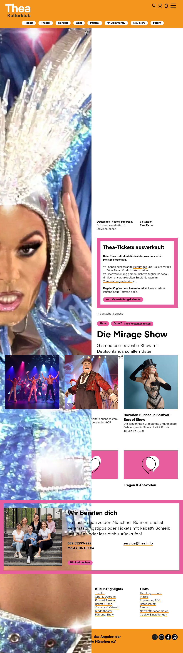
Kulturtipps (140, 266)
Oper (79, 22)
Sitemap (145, 607)
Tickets (28, 22)
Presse (144, 596)
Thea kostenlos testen (137, 323)
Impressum (147, 600)
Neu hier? (139, 22)
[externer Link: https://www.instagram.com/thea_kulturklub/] (161, 636)
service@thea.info (138, 543)
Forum (157, 22)
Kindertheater (103, 611)
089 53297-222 (80, 543)
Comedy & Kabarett (107, 607)
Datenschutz (148, 604)
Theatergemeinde (151, 593)
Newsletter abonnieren (154, 611)
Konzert (63, 22)
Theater (45, 22)
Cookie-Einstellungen (153, 614)
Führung (100, 614)
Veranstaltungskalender (117, 281)
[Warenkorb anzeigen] (166, 10)
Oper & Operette (105, 596)
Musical (94, 22)
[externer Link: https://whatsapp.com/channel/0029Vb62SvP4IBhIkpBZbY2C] (175, 636)
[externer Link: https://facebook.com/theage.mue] (168, 636)
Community (118, 22)
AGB (157, 600)
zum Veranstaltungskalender (123, 299)
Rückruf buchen (80, 562)
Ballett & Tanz (103, 604)
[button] (153, 10)
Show (110, 614)
